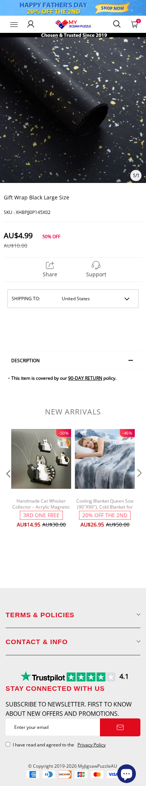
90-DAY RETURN (85, 378)
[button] (7, 488)
